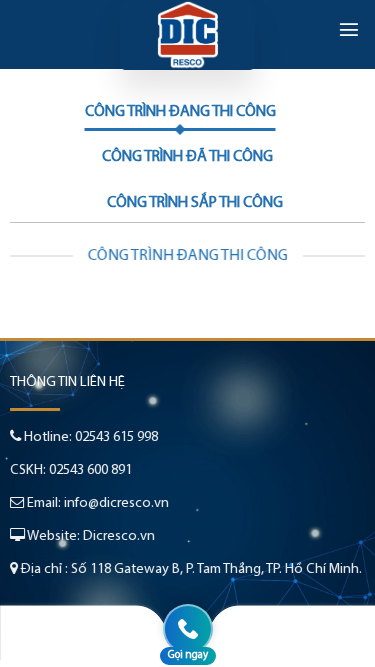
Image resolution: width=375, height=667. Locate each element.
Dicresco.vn (119, 536)
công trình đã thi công (187, 157)
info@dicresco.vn (116, 503)
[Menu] (349, 29)
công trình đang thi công (180, 112)
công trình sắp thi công (195, 203)
